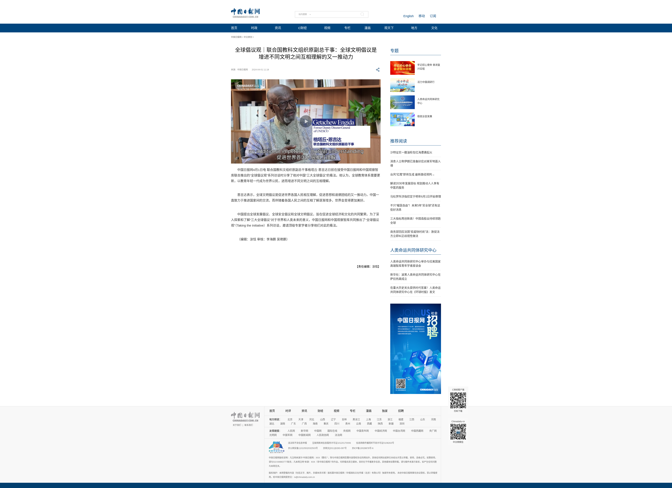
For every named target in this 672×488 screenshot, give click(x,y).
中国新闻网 (304, 435)
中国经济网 (381, 430)
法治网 (338, 435)
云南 (358, 423)
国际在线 (332, 430)
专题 (394, 50)
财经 (320, 410)
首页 (234, 28)
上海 (368, 419)
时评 (288, 410)
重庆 (326, 423)
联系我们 (248, 425)
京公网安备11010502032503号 (303, 448)
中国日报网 (236, 37)
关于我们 (237, 425)
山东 (422, 419)
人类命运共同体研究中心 (413, 250)
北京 (290, 419)
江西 (411, 419)
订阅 (433, 16)
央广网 (433, 430)
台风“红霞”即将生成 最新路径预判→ (412, 174)
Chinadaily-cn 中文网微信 (458, 431)
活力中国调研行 (426, 82)
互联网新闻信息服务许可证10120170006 (331, 443)
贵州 (347, 423)
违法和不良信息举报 (297, 443)
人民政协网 (323, 435)
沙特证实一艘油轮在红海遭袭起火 (411, 152)
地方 (414, 28)
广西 (304, 423)
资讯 (278, 28)
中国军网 (287, 435)
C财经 (302, 28)
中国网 (317, 430)
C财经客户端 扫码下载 (458, 400)
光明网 (273, 435)
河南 (433, 419)
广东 (293, 423)
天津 (300, 419)
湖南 (282, 423)
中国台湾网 (399, 430)
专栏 (347, 28)
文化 (434, 28)
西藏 (369, 423)
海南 (315, 423)
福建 (400, 419)
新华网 (304, 430)
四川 (336, 423)
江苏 (379, 419)
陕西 (380, 423)
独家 (385, 410)
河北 (311, 419)
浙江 (390, 419)
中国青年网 (362, 430)
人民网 (291, 430)
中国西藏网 (417, 430)
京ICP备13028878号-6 (362, 448)
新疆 (391, 423)
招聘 (401, 410)
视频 (327, 28)
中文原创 (248, 37)
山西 (322, 419)
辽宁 (333, 419)
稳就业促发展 (424, 116)
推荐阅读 (398, 141)
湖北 (271, 423)
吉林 (344, 419)
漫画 (367, 28)
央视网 (347, 430)
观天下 (389, 28)
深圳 (402, 423)
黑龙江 (356, 419)
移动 (422, 16)
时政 (254, 28)
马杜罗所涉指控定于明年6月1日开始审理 (415, 196)
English (408, 16)
